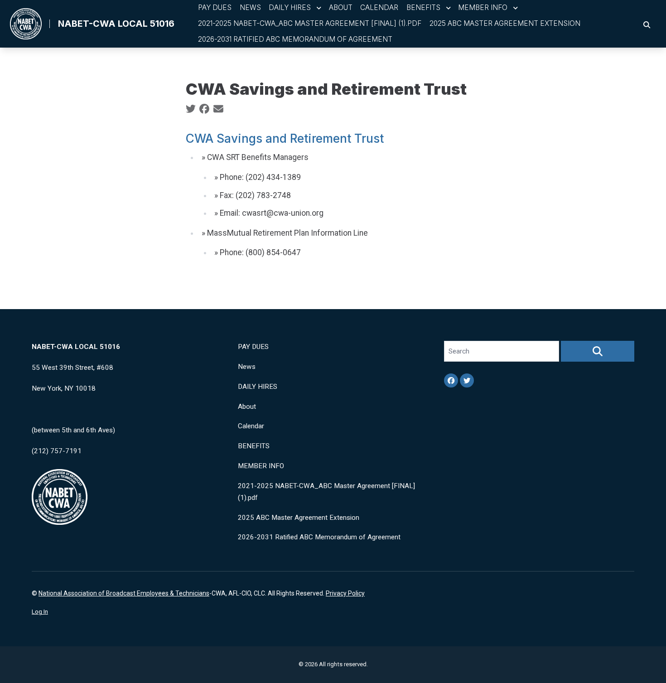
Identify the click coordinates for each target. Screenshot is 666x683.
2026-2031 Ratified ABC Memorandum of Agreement (295, 39)
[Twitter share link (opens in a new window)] (191, 109)
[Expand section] (319, 8)
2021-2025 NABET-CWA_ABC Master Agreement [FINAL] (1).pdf (309, 23)
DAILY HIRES (290, 7)
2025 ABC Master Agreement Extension (505, 23)
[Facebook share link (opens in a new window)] (204, 109)
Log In (40, 611)
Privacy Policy (345, 593)
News (250, 7)
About (340, 7)
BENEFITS (423, 7)
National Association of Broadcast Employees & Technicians (124, 593)
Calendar (379, 7)
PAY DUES (215, 7)
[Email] (218, 109)
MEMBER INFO (482, 7)
